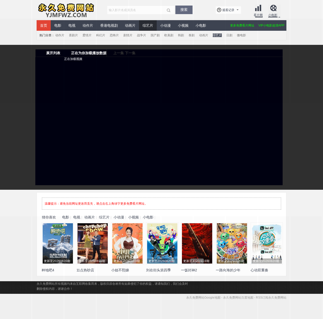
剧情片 (127, 35)
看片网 (258, 15)
